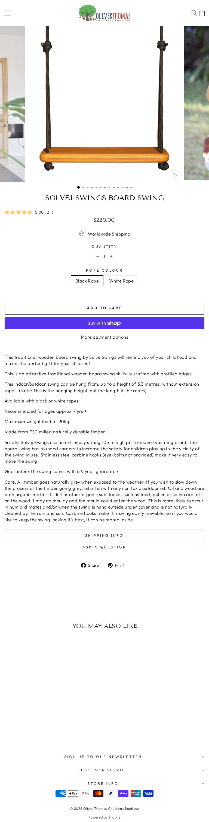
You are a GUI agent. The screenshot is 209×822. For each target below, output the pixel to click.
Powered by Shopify (104, 817)
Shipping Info (104, 535)
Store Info (103, 783)
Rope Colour (104, 270)
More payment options (104, 337)
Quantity (104, 246)
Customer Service (103, 770)
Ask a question (104, 547)
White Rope (121, 281)
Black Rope (87, 281)
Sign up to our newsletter (103, 756)
